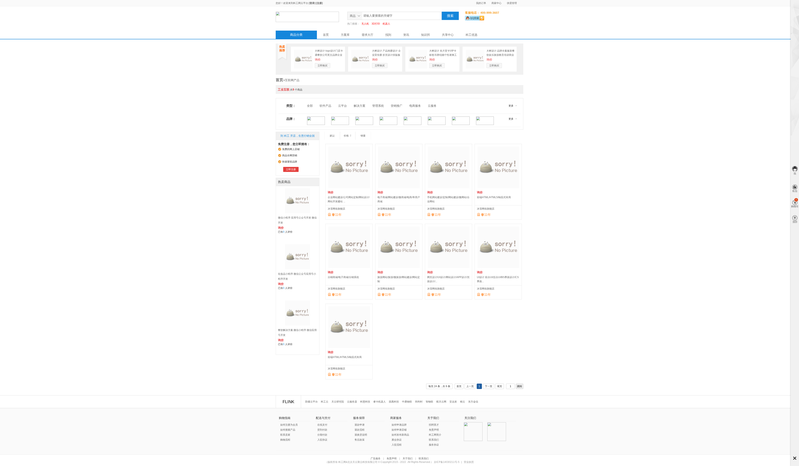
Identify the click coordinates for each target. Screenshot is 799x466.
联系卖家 (285, 434)
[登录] (312, 3)
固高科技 (394, 401)
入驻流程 (397, 444)
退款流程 (360, 429)
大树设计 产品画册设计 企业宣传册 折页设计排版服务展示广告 (386, 55)
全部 (310, 105)
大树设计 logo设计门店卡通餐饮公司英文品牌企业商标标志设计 (329, 55)
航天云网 (441, 401)
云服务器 (352, 401)
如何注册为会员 (289, 424)
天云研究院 (337, 401)
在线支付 (322, 424)
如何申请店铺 (399, 429)
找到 (388, 34)
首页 (326, 34)
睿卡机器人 (379, 401)
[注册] (319, 3)
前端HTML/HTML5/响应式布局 (494, 197)
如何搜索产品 (287, 429)
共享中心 (448, 34)
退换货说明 (361, 434)
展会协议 (397, 439)
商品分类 (296, 34)
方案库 (345, 34)
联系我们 (434, 439)
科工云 (324, 401)
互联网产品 (292, 80)
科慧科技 (365, 401)
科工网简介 (435, 434)
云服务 (432, 105)
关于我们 (408, 458)
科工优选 (471, 34)
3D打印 (376, 23)
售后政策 (360, 439)
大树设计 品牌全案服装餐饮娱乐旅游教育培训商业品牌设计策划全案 (500, 55)
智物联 (429, 401)
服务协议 (434, 444)
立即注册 (291, 169)
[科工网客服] (474, 17)
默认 (332, 135)
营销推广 (396, 105)
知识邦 (425, 34)
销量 (363, 135)
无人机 (365, 23)
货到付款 (322, 429)
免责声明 (434, 429)
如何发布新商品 (400, 434)
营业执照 (469, 462)
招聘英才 (434, 424)
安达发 (453, 401)
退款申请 (360, 424)
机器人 (386, 23)
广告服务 (376, 458)
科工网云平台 (300, 3)
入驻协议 (322, 439)
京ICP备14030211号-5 (446, 462)
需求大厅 (367, 34)
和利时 (419, 401)
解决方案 (359, 105)
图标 (794, 458)
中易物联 (407, 401)
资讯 (406, 34)
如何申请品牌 (399, 424)
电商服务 (415, 105)
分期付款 (322, 434)
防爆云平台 (311, 401)
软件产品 (325, 105)
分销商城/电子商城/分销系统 (343, 277)
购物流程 (285, 439)
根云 (462, 401)
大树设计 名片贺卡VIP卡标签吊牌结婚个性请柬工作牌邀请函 (443, 55)
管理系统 (378, 105)
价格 (348, 135)
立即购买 (323, 65)
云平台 (342, 105)
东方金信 (473, 401)
